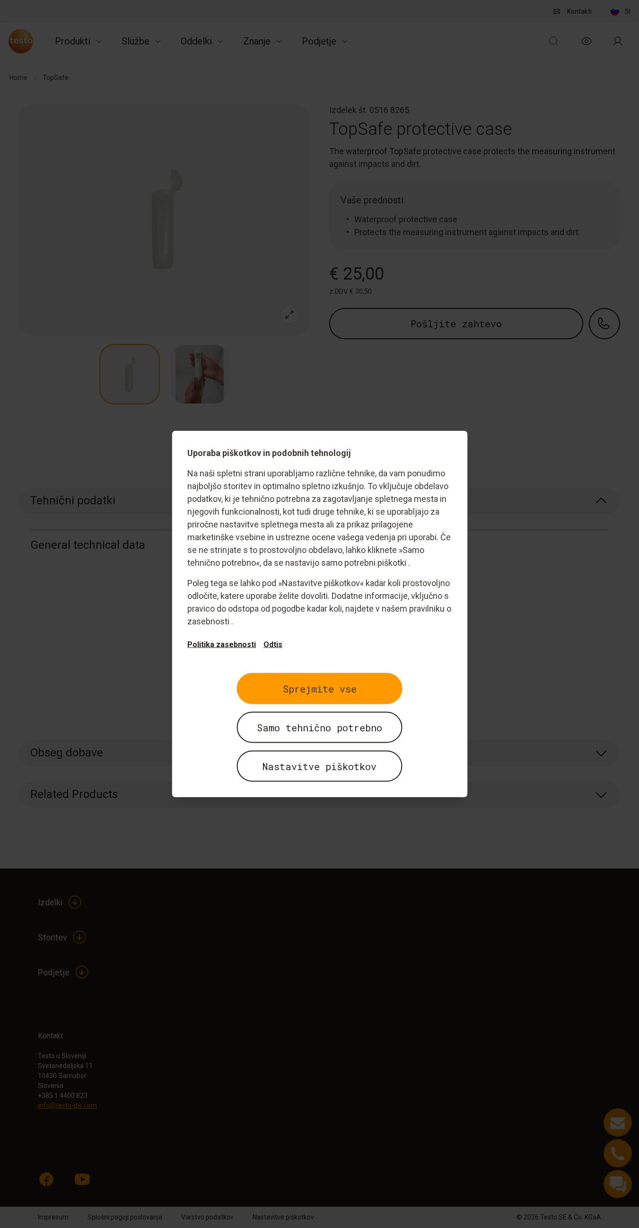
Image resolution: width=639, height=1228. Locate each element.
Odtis (272, 644)
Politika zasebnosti (221, 644)
